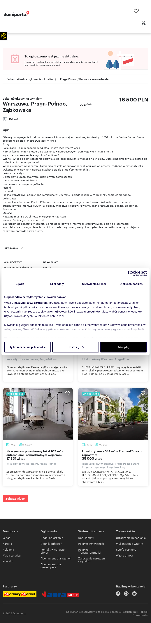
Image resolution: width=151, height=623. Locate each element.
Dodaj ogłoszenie (52, 538)
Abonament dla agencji (56, 558)
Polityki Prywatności (140, 613)
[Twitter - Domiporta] (134, 593)
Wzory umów (124, 555)
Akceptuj (123, 347)
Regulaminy (86, 538)
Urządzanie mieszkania (131, 538)
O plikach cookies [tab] (131, 283)
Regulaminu (129, 611)
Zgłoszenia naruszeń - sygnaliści (92, 559)
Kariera (7, 543)
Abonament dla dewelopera (51, 565)
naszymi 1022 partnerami (31, 302)
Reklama (8, 549)
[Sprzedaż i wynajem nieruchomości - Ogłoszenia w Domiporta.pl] (16, 14)
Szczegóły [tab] (57, 283)
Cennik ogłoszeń (51, 543)
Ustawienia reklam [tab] (94, 283)
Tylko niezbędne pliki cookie (28, 347)
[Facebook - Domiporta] (118, 593)
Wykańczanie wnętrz (129, 543)
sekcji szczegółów (16, 329)
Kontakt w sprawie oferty (53, 550)
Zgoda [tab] (20, 283)
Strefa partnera (126, 549)
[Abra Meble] (60, 594)
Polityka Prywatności (91, 543)
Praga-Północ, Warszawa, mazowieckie (84, 79)
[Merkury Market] (19, 594)
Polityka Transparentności (89, 550)
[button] (3, 36)
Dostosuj (73, 347)
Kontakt (8, 561)
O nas (6, 538)
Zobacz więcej (15, 498)
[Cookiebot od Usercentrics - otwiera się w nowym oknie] (131, 273)
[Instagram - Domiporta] (126, 593)
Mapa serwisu (12, 555)
